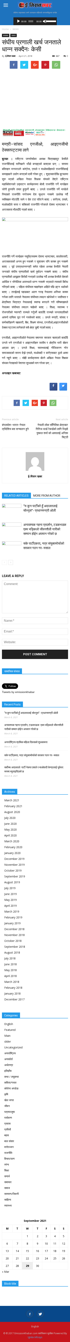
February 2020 (13, 847)
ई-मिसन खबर (10, 55)
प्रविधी (7, 1129)
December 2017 (14, 999)
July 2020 (10, 818)
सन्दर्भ (7, 1176)
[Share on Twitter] (63, 389)
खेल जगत (9, 1100)
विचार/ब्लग (9, 1158)
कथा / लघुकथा (11, 1076)
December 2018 (14, 929)
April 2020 (10, 835)
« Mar (5, 1271)
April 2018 (10, 976)
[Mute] (45, 21)
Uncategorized (13, 1047)
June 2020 (10, 824)
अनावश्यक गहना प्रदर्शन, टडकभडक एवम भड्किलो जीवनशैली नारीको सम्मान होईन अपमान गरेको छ (45, 529)
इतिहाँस (7, 1071)
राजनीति (8, 1153)
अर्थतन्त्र (8, 1065)
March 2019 (11, 911)
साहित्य (7, 1199)
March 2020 (11, 841)
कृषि (6, 1094)
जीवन (7, 1106)
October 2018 (13, 941)
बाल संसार (9, 1141)
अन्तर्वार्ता (8, 1059)
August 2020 (12, 812)
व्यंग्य (6, 1164)
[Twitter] (40, 1314)
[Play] (18, 21)
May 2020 (10, 829)
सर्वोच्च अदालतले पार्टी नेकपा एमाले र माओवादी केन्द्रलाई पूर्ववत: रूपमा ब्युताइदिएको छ (34, 769)
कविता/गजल (10, 1082)
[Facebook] (30, 1314)
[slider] (50, 20)
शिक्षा (6, 1170)
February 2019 (13, 917)
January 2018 (12, 993)
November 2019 (14, 864)
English (8, 1024)
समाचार (5, 35)
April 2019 (10, 905)
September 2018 (14, 946)
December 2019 (14, 859)
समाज (13, 35)
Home (5, 29)
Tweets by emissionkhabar (18, 692)
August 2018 (12, 952)
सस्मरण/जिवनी (11, 1194)
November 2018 (14, 935)
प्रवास (7, 1123)
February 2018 (13, 987)
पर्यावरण (8, 1117)
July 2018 (10, 958)
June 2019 (10, 894)
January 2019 (12, 923)
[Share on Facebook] (53, 389)
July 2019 (10, 888)
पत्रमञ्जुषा (9, 1112)
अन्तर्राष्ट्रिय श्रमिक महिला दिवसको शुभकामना (25, 742)
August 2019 (12, 882)
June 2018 (10, 964)
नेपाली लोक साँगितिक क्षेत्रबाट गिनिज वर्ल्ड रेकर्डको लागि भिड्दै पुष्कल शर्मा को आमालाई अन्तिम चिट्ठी (52, 431)
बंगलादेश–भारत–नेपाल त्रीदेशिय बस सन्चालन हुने (15, 427)
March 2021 (11, 800)
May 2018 (10, 970)
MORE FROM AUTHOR (46, 495)
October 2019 (13, 870)
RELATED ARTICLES (16, 495)
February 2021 (13, 806)
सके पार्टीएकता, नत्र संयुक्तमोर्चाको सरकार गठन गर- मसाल (31, 755)
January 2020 (12, 853)
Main (7, 1035)
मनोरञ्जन (9, 1147)
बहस (6, 1135)
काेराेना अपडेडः (11, 1088)
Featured (10, 1030)
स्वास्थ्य (8, 1205)
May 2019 (10, 900)
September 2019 (14, 876)
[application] (35, 21)
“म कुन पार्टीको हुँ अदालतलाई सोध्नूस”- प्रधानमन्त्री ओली (31, 712)
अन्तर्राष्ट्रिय (10, 1053)
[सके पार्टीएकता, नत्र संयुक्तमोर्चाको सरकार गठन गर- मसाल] (11, 548)
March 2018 (11, 982)
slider (7, 1041)
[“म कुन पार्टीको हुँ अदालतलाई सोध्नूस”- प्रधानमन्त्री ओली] (11, 510)
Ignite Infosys (35, 1337)
